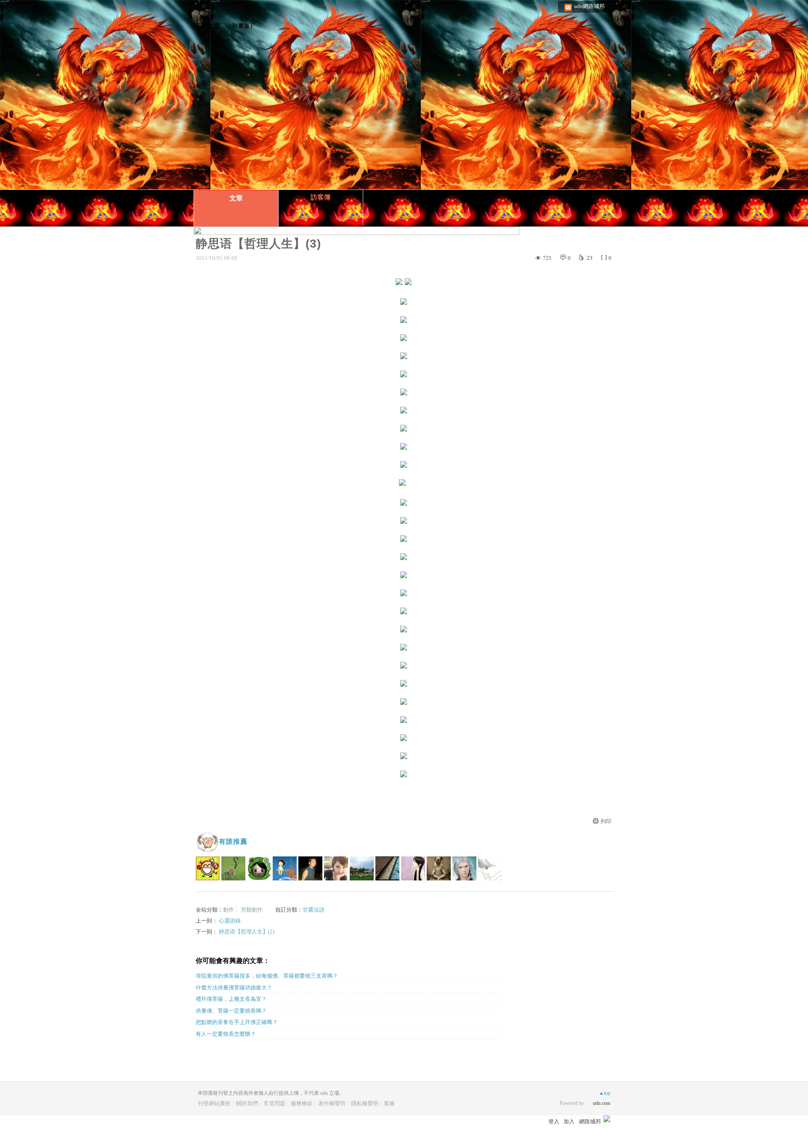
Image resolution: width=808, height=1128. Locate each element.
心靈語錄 (230, 920)
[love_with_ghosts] (490, 868)
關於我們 (247, 1103)
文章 (236, 198)
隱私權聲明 (364, 1103)
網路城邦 (590, 1121)
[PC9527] (464, 868)
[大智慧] (362, 868)
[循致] (259, 868)
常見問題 (274, 1103)
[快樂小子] (208, 868)
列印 (606, 821)
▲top (604, 1093)
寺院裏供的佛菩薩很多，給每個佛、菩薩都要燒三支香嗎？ (267, 976)
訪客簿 (321, 197)
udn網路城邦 (589, 6)
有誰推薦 (233, 841)
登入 (553, 1121)
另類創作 (252, 910)
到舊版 (241, 26)
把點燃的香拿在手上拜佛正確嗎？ (237, 1022)
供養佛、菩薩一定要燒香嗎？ (231, 1011)
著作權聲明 (332, 1103)
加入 (568, 1121)
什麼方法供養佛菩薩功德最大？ (234, 987)
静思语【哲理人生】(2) (246, 931)
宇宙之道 (207, 25)
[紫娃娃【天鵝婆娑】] (413, 868)
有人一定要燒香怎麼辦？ (226, 1034)
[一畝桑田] (233, 868)
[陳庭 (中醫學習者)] (336, 868)
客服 (389, 1103)
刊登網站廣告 (214, 1103)
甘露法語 (313, 910)
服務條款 (302, 1103)
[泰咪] (387, 868)
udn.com (601, 1103)
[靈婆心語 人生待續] (285, 868)
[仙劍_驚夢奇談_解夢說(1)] (310, 868)
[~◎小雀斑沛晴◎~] (439, 868)
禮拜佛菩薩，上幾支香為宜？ (231, 999)
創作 (228, 910)
